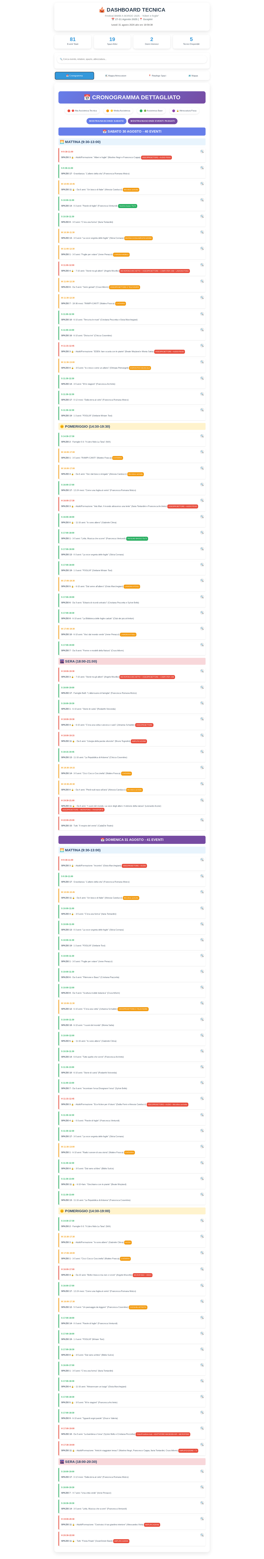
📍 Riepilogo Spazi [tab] (157, 75)
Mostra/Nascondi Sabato (106, 121)
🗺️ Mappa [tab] (193, 75)
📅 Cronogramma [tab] (74, 75)
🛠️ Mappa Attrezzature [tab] (115, 75)
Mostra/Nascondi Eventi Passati (153, 121)
